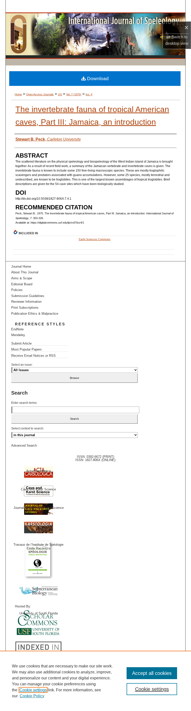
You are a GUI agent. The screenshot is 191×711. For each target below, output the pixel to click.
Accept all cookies (152, 673)
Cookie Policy (32, 696)
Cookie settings (33, 690)
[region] (95, 681)
